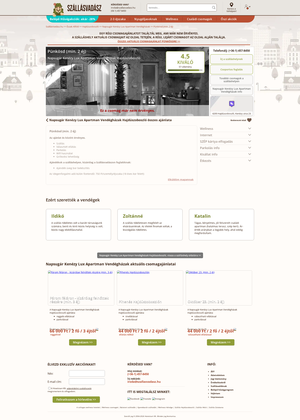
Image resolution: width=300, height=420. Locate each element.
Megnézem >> (83, 342)
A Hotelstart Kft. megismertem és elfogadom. (69, 390)
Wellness (172, 19)
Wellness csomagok (110, 407)
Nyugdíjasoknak (145, 19)
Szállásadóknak (219, 386)
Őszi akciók (229, 19)
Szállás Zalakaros (216, 407)
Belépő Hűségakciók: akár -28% (72, 19)
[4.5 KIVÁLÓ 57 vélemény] (194, 49)
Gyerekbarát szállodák (147, 407)
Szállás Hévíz (201, 407)
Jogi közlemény (218, 378)
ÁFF (213, 371)
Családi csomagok (199, 19)
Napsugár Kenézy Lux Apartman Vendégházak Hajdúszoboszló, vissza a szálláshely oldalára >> (150, 255)
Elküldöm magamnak (181, 179)
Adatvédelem (218, 375)
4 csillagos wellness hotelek (88, 407)
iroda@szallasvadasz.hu (123, 7)
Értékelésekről (218, 382)
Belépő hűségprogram (222, 389)
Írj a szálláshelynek (231, 59)
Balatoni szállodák (127, 407)
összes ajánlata (110, 120)
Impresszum (217, 397)
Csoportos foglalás (231, 69)
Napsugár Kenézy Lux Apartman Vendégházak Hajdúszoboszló (94, 58)
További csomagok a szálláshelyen (231, 80)
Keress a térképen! (231, 10)
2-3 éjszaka (118, 19)
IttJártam (215, 393)
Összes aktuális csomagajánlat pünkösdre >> (149, 41)
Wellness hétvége (165, 407)
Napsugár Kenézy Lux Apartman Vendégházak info (231, 90)
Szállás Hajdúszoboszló (184, 407)
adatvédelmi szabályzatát (79, 388)
